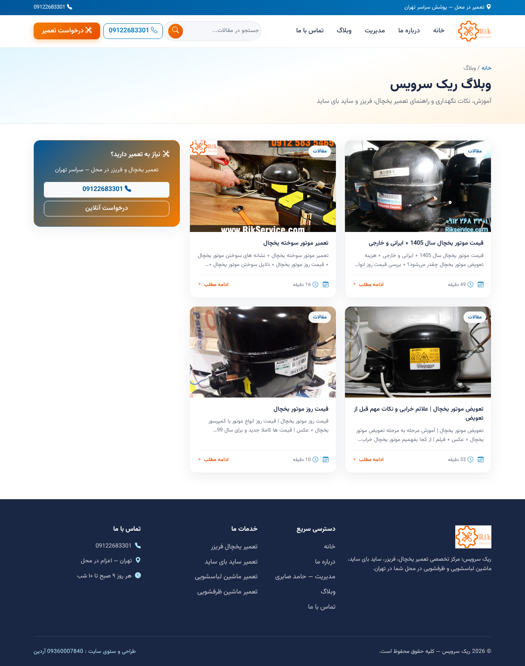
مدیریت (375, 31)
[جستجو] (175, 31)
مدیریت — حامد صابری (305, 577)
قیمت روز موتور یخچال (301, 409)
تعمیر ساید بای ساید (231, 562)
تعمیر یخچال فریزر (234, 547)
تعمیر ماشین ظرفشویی (227, 592)
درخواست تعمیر (63, 31)
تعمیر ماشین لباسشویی (226, 577)
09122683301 (49, 7)
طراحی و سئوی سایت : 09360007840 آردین (85, 651)
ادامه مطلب (371, 285)
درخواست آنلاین (106, 208)
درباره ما (409, 31)
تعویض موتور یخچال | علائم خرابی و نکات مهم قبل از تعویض (419, 414)
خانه (439, 31)
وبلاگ (344, 31)
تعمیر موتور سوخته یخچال (296, 243)
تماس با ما (310, 31)
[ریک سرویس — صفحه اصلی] (474, 31)
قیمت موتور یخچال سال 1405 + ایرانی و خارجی (426, 243)
